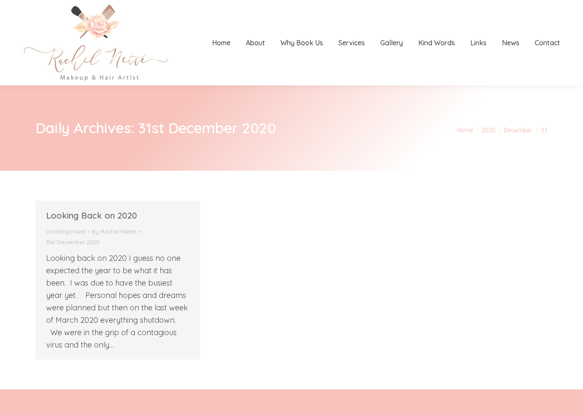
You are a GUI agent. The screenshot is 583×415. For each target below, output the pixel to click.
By (114, 231)
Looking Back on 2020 (91, 215)
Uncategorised (65, 231)
